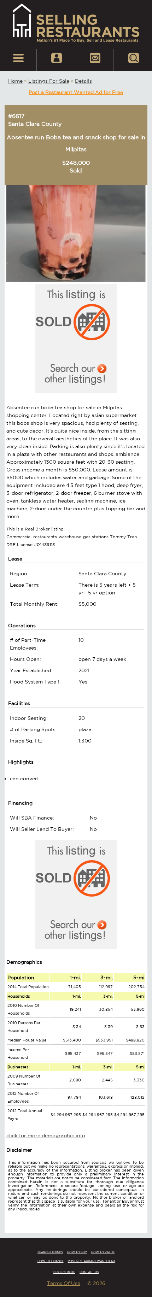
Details (83, 81)
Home (15, 81)
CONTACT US (89, 1272)
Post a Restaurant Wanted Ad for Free (76, 92)
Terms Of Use (63, 1283)
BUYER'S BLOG (64, 1272)
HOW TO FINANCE (50, 1261)
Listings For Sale (48, 81)
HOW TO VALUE (103, 1252)
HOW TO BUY (77, 1252)
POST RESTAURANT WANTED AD (91, 1261)
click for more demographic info (45, 1135)
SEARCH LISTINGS (50, 1252)
